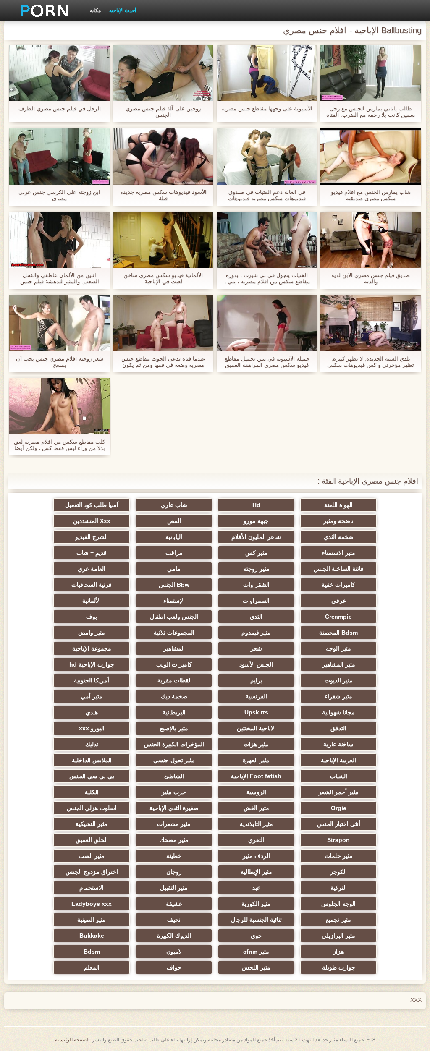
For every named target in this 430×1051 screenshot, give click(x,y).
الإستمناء (174, 600)
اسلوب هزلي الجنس (92, 808)
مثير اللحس (256, 967)
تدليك (91, 744)
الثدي (256, 616)
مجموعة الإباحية (91, 648)
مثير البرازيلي (338, 935)
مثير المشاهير (338, 664)
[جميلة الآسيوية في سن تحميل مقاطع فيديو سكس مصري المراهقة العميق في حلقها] (267, 323)
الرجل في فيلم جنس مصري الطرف (59, 108)
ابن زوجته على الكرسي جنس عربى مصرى (59, 195)
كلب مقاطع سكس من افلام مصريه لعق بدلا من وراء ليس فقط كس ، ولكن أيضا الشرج (59, 445)
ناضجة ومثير (338, 521)
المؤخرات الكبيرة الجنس (174, 744)
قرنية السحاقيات (91, 584)
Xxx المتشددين (91, 521)
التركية (338, 887)
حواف (174, 967)
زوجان (174, 871)
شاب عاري (174, 505)
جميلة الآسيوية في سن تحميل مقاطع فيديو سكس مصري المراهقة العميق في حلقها (267, 362)
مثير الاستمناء (338, 552)
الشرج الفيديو (91, 536)
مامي (174, 568)
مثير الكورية (256, 903)
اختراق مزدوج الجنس (92, 871)
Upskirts (256, 712)
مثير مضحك (174, 840)
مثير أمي (91, 696)
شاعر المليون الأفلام (256, 536)
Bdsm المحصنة (338, 632)
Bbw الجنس (174, 584)
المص (174, 521)
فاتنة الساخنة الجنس (339, 568)
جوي (256, 935)
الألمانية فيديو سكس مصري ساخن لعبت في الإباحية (163, 278)
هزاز (338, 951)
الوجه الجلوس (338, 903)
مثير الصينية (91, 919)
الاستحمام (91, 887)
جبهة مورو (256, 521)
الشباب (338, 776)
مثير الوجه (338, 648)
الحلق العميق (92, 840)
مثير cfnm (256, 951)
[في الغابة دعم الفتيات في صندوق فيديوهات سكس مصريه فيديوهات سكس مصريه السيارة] (267, 156)
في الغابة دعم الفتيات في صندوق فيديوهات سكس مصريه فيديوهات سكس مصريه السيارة (267, 195)
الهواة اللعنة (338, 505)
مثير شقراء (338, 696)
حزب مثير (174, 792)
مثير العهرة (256, 760)
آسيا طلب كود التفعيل (91, 505)
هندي (92, 712)
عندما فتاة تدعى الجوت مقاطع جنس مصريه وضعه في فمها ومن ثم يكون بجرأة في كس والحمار (163, 362)
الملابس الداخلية (92, 760)
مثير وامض (91, 632)
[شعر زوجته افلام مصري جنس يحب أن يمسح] (59, 323)
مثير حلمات (339, 855)
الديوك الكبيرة (174, 935)
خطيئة (173, 855)
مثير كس (256, 552)
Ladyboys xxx (91, 903)
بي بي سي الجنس (91, 776)
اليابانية (173, 536)
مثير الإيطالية (256, 871)
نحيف (174, 919)
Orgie (338, 808)
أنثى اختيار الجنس (338, 824)
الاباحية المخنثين (256, 728)
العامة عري (91, 568)
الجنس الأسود (256, 664)
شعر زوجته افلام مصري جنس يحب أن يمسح (59, 362)
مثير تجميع (338, 919)
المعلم (92, 967)
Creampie (338, 616)
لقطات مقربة (173, 680)
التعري (256, 840)
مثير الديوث (339, 680)
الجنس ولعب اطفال (174, 616)
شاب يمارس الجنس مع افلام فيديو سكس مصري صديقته (371, 195)
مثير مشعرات (174, 824)
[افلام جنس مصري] (41, 10)
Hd (256, 505)
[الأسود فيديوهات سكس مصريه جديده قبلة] (163, 156)
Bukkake (91, 935)
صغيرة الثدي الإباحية (174, 808)
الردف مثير (256, 855)
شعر (256, 648)
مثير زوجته (256, 568)
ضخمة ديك (174, 696)
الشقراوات (256, 584)
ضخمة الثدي (339, 536)
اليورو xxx (92, 728)
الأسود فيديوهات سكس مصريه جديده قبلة (163, 195)
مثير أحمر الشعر (338, 792)
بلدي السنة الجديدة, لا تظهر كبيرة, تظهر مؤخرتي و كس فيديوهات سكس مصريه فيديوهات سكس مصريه (370, 362)
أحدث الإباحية (122, 10)
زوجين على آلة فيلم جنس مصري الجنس (163, 111)
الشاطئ (174, 776)
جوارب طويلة (338, 967)
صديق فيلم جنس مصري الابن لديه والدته (370, 278)
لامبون (174, 951)
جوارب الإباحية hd (91, 664)
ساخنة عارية (338, 744)
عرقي (338, 600)
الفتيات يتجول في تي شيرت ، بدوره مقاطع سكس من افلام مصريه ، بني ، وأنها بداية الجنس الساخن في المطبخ (267, 278)
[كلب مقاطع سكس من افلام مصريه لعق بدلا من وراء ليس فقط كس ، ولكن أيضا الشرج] (59, 406)
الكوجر (338, 871)
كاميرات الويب (174, 664)
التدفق (338, 728)
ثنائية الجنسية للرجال (256, 919)
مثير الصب (92, 855)
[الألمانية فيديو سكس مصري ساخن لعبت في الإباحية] (163, 240)
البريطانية (174, 712)
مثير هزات (256, 744)
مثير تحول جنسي (174, 760)
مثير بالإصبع (174, 728)
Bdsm (92, 951)
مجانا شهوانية (338, 712)
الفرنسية (256, 696)
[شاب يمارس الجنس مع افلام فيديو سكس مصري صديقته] (370, 156)
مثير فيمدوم (256, 632)
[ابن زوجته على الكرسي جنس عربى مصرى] (59, 156)
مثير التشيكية (92, 824)
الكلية (92, 792)
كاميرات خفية (338, 584)
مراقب (174, 552)
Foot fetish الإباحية (256, 776)
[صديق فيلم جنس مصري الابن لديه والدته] (370, 240)
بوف (91, 616)
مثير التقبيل (174, 887)
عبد (256, 887)
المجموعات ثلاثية (174, 632)
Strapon (338, 840)
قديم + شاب (91, 552)
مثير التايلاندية (256, 824)
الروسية (256, 792)
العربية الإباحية (338, 760)
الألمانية (91, 600)
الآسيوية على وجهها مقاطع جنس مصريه (266, 108)
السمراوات (256, 600)
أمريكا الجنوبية (91, 680)
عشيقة (174, 903)
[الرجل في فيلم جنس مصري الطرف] (59, 73)
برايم (256, 680)
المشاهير (174, 648)
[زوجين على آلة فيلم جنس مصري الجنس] (163, 73)
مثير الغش (256, 808)
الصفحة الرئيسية (72, 1040)
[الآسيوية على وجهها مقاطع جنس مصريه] (267, 73)
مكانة (95, 10)
